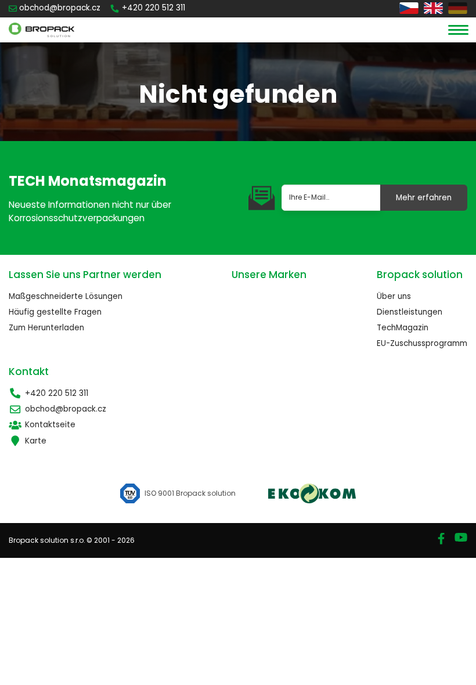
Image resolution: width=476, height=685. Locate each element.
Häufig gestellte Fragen (55, 312)
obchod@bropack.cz (65, 408)
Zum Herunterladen (46, 327)
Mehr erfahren (424, 197)
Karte (35, 440)
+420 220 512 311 (56, 393)
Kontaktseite (50, 424)
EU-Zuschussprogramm (422, 343)
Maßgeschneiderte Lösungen (65, 296)
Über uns (394, 296)
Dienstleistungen (409, 312)
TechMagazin (402, 327)
